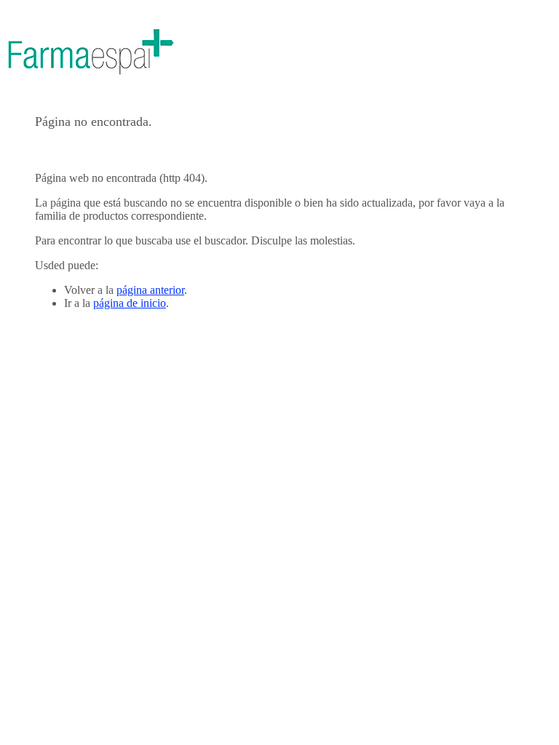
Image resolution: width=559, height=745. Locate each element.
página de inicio (129, 303)
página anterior (150, 290)
